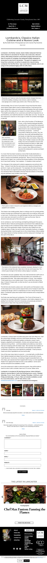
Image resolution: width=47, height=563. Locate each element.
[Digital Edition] (6, 540)
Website (6, 462)
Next (45, 497)
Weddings (28, 540)
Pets (26, 547)
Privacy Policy (39, 557)
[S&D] (39, 390)
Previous (3, 497)
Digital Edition (35, 26)
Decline (27, 560)
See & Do (12, 26)
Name (6, 450)
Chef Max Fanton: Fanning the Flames (24, 510)
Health (27, 537)
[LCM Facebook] (20, 549)
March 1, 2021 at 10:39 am (38, 410)
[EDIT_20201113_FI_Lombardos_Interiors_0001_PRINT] (28, 390)
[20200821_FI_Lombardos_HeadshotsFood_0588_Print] (6, 390)
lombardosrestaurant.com (9, 380)
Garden (27, 546)
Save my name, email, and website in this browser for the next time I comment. (23, 468)
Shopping (27, 542)
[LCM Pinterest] (17, 549)
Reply (23, 415)
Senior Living (28, 549)
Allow (20, 560)
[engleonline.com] (40, 546)
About (16, 530)
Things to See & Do (29, 544)
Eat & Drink (35, 24)
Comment (7, 437)
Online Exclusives (12, 28)
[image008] (17, 390)
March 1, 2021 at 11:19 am (38, 422)
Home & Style (29, 536)
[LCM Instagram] (14, 549)
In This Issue (12, 24)
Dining (27, 539)
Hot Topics (35, 28)
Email (6, 456)
